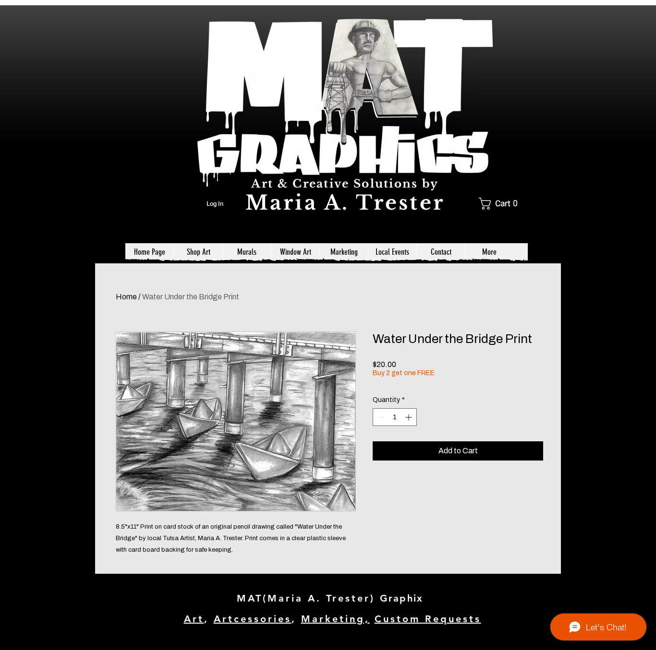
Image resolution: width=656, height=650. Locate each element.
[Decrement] (380, 417)
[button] (501, 204)
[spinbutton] (394, 417)
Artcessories (253, 619)
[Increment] (409, 417)
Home (126, 297)
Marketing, (335, 619)
